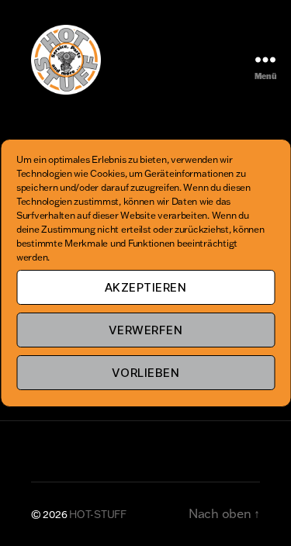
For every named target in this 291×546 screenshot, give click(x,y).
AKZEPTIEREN (146, 287)
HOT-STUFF (97, 514)
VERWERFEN (146, 330)
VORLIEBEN (146, 372)
